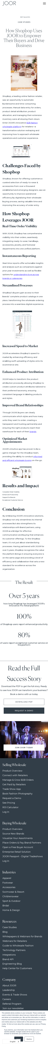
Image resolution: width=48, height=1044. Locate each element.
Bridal (5, 905)
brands (33, 431)
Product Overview (12, 771)
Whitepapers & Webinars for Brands (22, 936)
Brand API (8, 959)
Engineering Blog (12, 964)
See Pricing (8, 803)
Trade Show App (11, 789)
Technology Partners (13, 950)
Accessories (8, 887)
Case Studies (9, 927)
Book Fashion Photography (17, 793)
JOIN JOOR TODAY (24, 747)
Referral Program (11, 1004)
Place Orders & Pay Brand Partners (21, 842)
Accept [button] (18, 1039)
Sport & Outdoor (11, 901)
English (13, 1042)
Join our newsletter (13, 1008)
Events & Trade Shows (14, 994)
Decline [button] (29, 1039)
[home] (8, 3)
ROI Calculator (10, 807)
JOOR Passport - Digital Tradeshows (22, 856)
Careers (6, 999)
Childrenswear (10, 896)
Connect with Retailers (15, 775)
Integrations (9, 955)
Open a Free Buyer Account (17, 847)
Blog (5, 932)
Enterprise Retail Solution (16, 852)
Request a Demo (24, 711)
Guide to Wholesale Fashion (18, 945)
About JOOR (9, 985)
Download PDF (24, 702)
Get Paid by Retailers (14, 784)
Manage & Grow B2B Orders (18, 780)
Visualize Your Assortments (17, 838)
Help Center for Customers (17, 968)
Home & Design (11, 910)
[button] (44, 3)
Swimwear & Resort (13, 892)
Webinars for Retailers (14, 941)
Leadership (8, 990)
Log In (5, 812)
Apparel (6, 878)
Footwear (7, 883)
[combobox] (11, 1041)
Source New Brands (13, 833)
